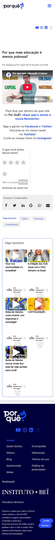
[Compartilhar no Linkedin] (23, 205)
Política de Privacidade (12, 533)
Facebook (31, 126)
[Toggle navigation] (49, 6)
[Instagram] (42, 28)
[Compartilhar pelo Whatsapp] (39, 205)
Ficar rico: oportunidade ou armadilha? (14, 267)
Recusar (45, 525)
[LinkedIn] (47, 28)
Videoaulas (38, 452)
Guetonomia (13, 465)
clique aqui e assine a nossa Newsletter (33, 117)
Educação (38, 218)
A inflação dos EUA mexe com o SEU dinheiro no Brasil (38, 267)
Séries (9, 472)
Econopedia (39, 446)
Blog (9, 459)
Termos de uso (40, 459)
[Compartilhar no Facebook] (6, 205)
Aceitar (46, 521)
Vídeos (10, 452)
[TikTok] (49, 28)
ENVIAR (23, 182)
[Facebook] (51, 28)
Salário (25, 218)
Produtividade (11, 224)
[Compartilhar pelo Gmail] (31, 205)
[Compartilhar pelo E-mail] (48, 205)
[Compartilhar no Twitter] (15, 205)
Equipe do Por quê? (15, 65)
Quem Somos (14, 446)
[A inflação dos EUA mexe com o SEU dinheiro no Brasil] (39, 255)
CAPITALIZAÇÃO (36, 312)
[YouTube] (38, 28)
